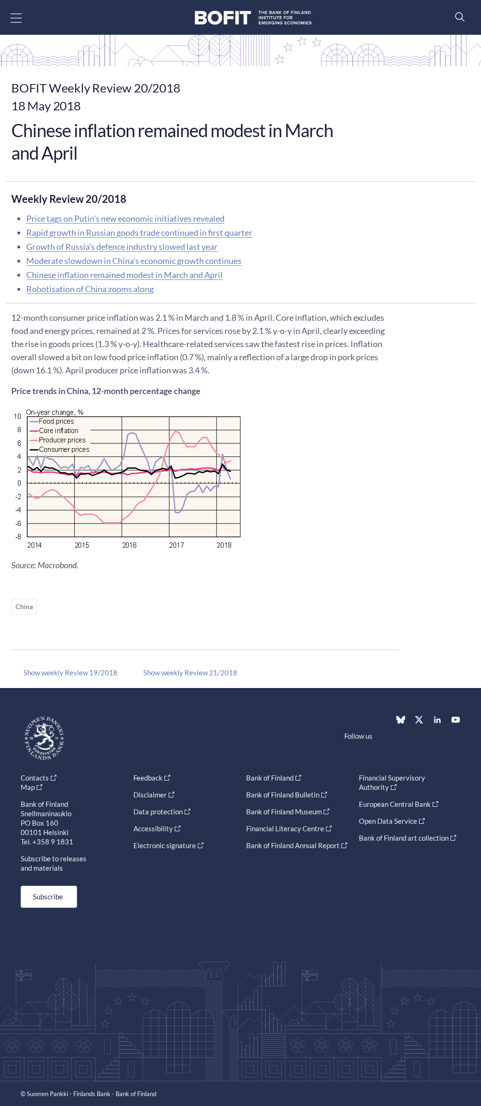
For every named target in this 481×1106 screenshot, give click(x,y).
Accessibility (153, 828)
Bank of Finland (270, 777)
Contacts (35, 777)
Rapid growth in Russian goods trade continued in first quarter (139, 232)
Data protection (158, 811)
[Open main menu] (24, 18)
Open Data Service (388, 821)
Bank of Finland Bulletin (282, 794)
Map (28, 787)
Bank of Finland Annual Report (293, 845)
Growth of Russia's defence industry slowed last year (121, 246)
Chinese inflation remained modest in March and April (124, 275)
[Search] (457, 17)
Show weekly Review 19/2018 (70, 672)
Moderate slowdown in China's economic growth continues (133, 260)
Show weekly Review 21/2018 (190, 672)
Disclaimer (150, 794)
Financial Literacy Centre (285, 828)
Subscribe (48, 896)
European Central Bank (395, 804)
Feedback (148, 777)
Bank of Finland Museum (284, 811)
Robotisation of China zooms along (90, 289)
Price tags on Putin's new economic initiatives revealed (125, 218)
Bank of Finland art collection (404, 838)
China (24, 607)
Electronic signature (164, 845)
